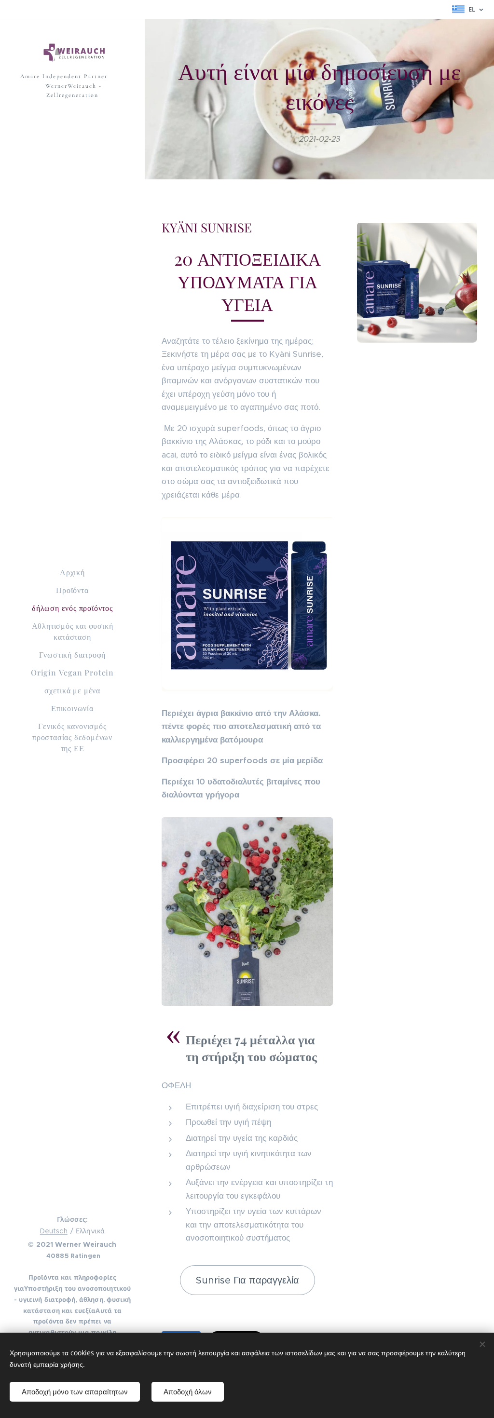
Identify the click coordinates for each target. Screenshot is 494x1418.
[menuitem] (72, 572)
